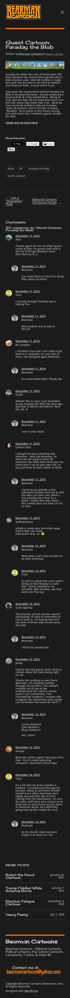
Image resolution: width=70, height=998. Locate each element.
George (19, 751)
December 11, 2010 (27, 236)
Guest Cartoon (54, 54)
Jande (19, 663)
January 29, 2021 (57, 876)
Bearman (27, 270)
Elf (21, 168)
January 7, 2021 (58, 889)
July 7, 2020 (57, 914)
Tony (18, 295)
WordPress (31, 991)
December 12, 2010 (33, 546)
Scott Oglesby (23, 607)
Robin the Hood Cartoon (20, 876)
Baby (11, 168)
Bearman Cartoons (31, 54)
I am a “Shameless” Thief (14, 201)
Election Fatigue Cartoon (20, 902)
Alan (18, 239)
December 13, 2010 (33, 571)
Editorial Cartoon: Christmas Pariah (44, 201)
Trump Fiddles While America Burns (24, 889)
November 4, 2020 (56, 902)
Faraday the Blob (38, 168)
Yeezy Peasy (17, 914)
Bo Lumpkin (22, 345)
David (19, 394)
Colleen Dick (23, 447)
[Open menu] (62, 12)
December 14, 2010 (27, 775)
